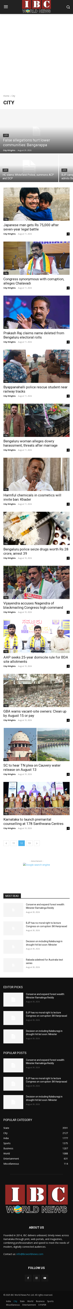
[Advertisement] (36, 52)
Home (6, 95)
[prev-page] (6, 843)
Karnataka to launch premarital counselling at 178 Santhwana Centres (33, 821)
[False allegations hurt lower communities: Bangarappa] (36, 131)
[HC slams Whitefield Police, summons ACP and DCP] (29, 168)
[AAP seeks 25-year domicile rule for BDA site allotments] (36, 636)
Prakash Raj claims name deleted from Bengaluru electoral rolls (33, 335)
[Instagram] (36, 1278)
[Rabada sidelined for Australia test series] (13, 965)
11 (14, 843)
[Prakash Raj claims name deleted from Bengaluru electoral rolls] (36, 312)
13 (29, 843)
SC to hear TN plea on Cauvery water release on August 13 (32, 767)
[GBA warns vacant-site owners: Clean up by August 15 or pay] (36, 690)
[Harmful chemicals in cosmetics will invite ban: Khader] (36, 474)
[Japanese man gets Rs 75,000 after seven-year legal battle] (36, 204)
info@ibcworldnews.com (29, 1254)
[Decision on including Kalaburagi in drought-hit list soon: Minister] (13, 947)
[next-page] (37, 843)
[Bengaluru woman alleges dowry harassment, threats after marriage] (36, 420)
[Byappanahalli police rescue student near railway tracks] (36, 366)
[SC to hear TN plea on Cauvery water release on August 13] (36, 744)
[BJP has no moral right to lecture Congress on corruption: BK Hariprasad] (13, 928)
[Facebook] (28, 1278)
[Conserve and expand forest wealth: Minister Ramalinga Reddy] (13, 910)
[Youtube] (45, 1278)
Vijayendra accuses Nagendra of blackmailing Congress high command (33, 605)
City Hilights (9, 234)
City (6, 135)
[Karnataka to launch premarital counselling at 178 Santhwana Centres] (36, 798)
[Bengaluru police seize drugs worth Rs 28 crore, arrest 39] (36, 528)
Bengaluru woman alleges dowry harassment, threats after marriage (30, 443)
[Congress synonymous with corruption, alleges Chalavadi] (36, 258)
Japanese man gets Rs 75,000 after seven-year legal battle (31, 227)
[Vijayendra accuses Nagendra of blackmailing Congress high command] (36, 582)
